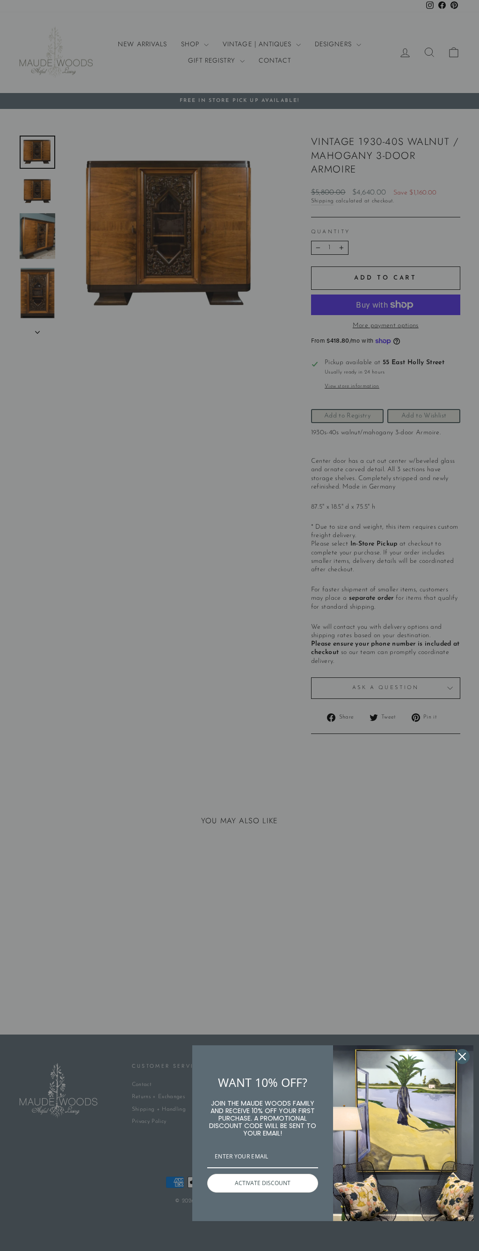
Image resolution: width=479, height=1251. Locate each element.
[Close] (462, 1056)
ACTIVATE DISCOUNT (262, 1183)
